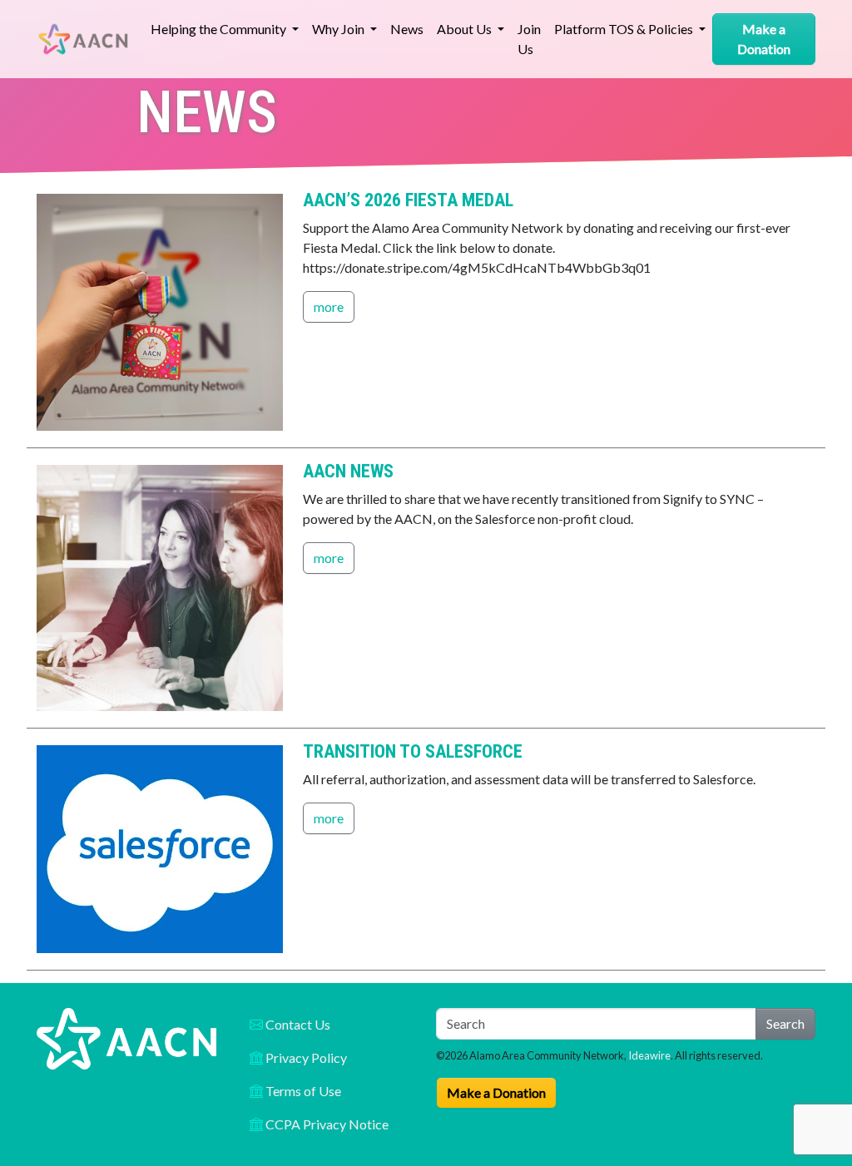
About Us (465, 29)
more (329, 306)
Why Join (339, 29)
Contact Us (296, 1024)
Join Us (529, 39)
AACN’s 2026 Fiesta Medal (408, 200)
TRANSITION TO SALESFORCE (413, 751)
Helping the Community (220, 29)
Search (785, 1023)
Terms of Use (302, 1091)
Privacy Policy (305, 1057)
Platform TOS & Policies (625, 29)
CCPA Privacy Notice (326, 1124)
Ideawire (649, 1055)
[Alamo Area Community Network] (84, 39)
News (407, 29)
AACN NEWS (348, 471)
